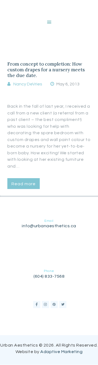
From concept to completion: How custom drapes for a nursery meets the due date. (46, 69)
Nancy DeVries (28, 84)
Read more (23, 184)
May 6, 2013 (67, 84)
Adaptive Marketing (61, 352)
